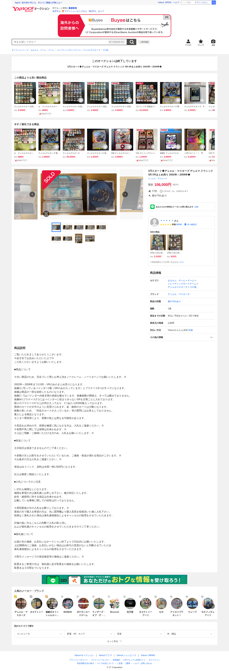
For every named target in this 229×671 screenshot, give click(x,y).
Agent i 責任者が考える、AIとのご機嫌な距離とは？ (38, 2)
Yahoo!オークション (84, 655)
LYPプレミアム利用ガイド (134, 660)
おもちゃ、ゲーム (38, 50)
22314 (179, 224)
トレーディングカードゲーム (69, 50)
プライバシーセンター (100, 660)
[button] (181, 337)
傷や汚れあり (174, 301)
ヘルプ (176, 2)
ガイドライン (154, 660)
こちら (181, 262)
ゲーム (51, 50)
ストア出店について (105, 663)
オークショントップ (20, 50)
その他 (105, 50)
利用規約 (116, 660)
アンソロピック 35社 (204, 2)
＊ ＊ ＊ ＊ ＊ (167, 220)
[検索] (214, 2)
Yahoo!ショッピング (126, 655)
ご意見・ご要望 (123, 663)
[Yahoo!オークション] (31, 7)
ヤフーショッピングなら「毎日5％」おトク (84, 11)
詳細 (196, 207)
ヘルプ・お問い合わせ (142, 663)
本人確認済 (192, 224)
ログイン (56, 11)
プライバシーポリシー (78, 660)
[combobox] (60, 42)
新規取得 (73, 8)
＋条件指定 (144, 42)
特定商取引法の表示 (85, 663)
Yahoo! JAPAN (164, 2)
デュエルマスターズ (91, 50)
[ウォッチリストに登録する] (32, 100)
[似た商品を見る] (46, 214)
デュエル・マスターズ (157, 178)
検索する (131, 42)
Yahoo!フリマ (105, 655)
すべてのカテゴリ (116, 42)
